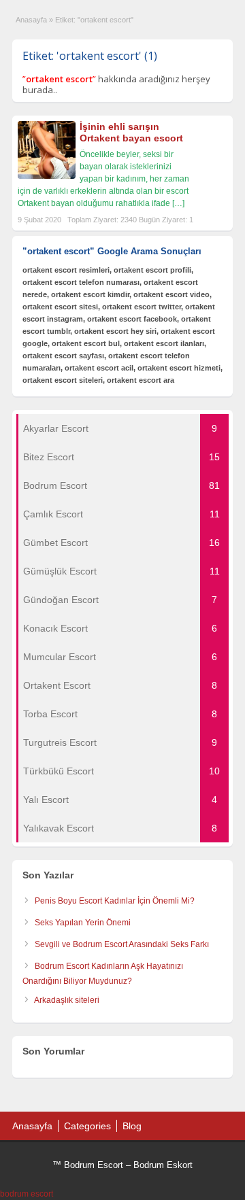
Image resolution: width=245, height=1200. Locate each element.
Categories (87, 1125)
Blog (132, 1125)
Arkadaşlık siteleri (66, 1000)
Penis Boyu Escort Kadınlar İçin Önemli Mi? (115, 901)
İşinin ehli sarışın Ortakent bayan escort (131, 132)
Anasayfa (31, 20)
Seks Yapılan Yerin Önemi (83, 922)
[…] (178, 203)
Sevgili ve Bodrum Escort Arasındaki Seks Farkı (122, 944)
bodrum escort (26, 1194)
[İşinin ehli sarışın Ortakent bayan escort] (47, 176)
